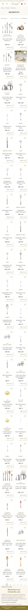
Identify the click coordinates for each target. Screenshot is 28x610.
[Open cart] (25, 3)
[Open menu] (2, 3)
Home (2, 8)
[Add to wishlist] (11, 23)
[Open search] (6, 3)
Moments (13, 8)
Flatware (8, 8)
